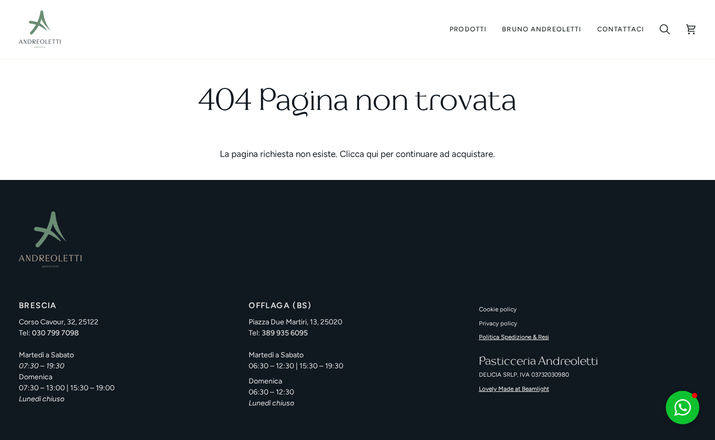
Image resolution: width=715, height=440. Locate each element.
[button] (587, 301)
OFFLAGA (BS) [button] (280, 305)
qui (372, 154)
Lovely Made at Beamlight (514, 388)
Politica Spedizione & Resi (514, 337)
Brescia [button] (38, 305)
